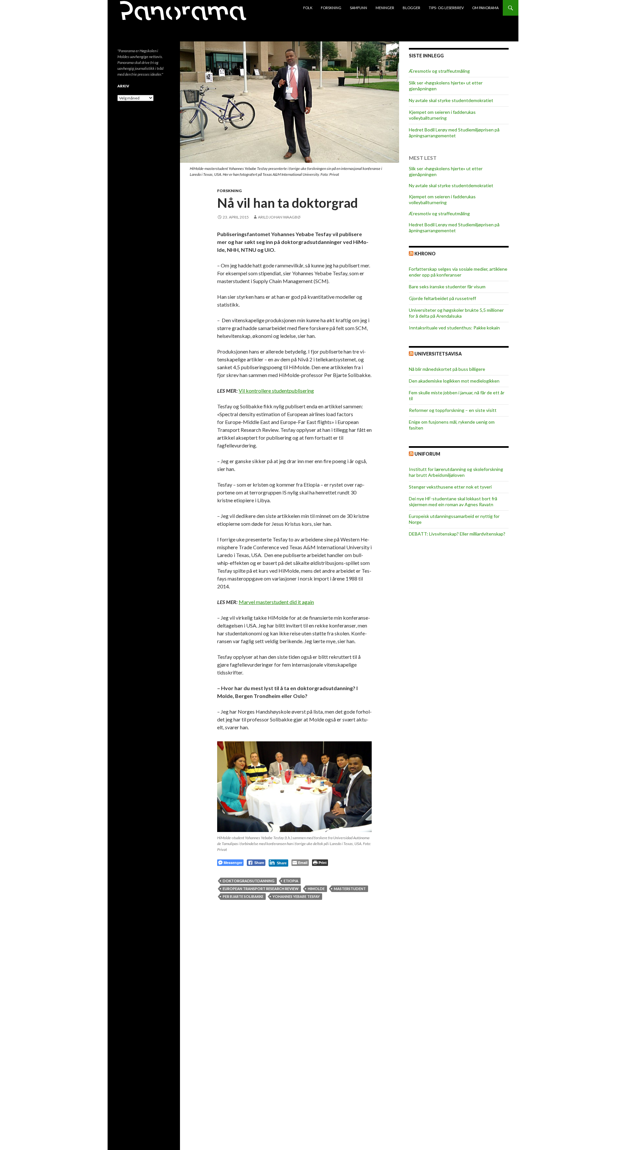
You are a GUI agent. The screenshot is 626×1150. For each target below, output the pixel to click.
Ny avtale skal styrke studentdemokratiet (451, 100)
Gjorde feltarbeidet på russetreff (442, 298)
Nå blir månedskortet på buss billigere (447, 369)
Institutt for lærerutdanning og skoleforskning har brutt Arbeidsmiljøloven (456, 472)
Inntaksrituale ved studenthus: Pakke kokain (454, 327)
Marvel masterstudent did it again (276, 602)
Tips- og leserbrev (446, 8)
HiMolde (316, 888)
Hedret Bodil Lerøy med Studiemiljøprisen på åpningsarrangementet (454, 132)
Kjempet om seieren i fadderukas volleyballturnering (442, 115)
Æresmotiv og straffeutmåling (439, 71)
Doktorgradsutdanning (249, 881)
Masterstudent (350, 888)
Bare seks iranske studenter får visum (447, 286)
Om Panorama (485, 8)
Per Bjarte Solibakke (243, 896)
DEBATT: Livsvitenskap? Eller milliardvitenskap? (457, 534)
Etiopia (291, 881)
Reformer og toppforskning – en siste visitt (453, 410)
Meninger (385, 8)
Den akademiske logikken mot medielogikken (454, 381)
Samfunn (358, 8)
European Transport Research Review (261, 888)
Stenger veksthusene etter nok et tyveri (450, 487)
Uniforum (427, 454)
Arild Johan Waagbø (279, 217)
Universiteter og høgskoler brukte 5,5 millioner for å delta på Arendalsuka (456, 313)
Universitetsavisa (438, 353)
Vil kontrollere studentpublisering (276, 390)
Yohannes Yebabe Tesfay (296, 896)
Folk (307, 8)
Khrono (425, 253)
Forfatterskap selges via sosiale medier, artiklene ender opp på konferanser (458, 272)
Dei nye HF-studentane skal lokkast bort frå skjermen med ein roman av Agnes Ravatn (453, 501)
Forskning (331, 8)
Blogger (411, 8)
